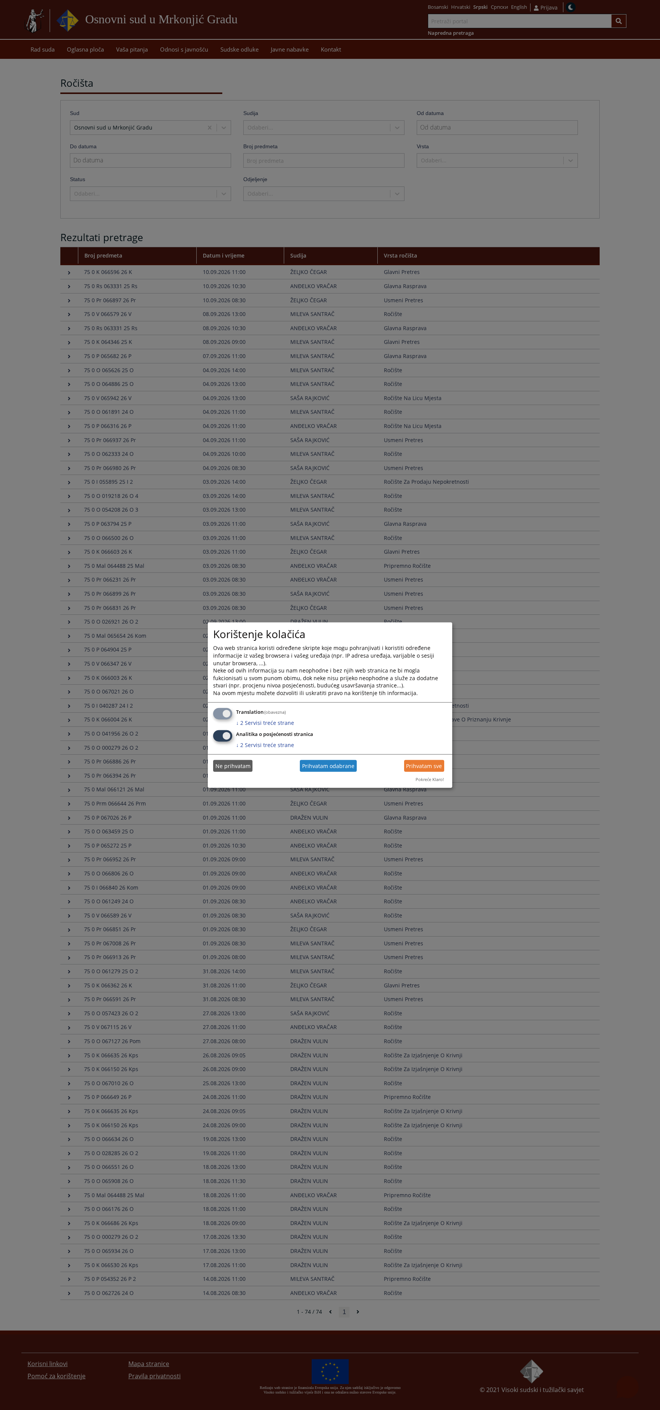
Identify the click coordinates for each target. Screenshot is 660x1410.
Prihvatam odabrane (328, 766)
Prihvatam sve (424, 766)
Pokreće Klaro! (430, 779)
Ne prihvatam (233, 766)
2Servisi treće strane (265, 722)
